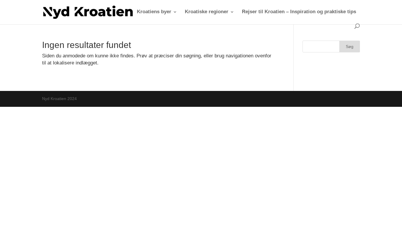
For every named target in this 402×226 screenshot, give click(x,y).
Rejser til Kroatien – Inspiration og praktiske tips (299, 12)
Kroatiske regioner (206, 12)
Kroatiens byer (154, 12)
